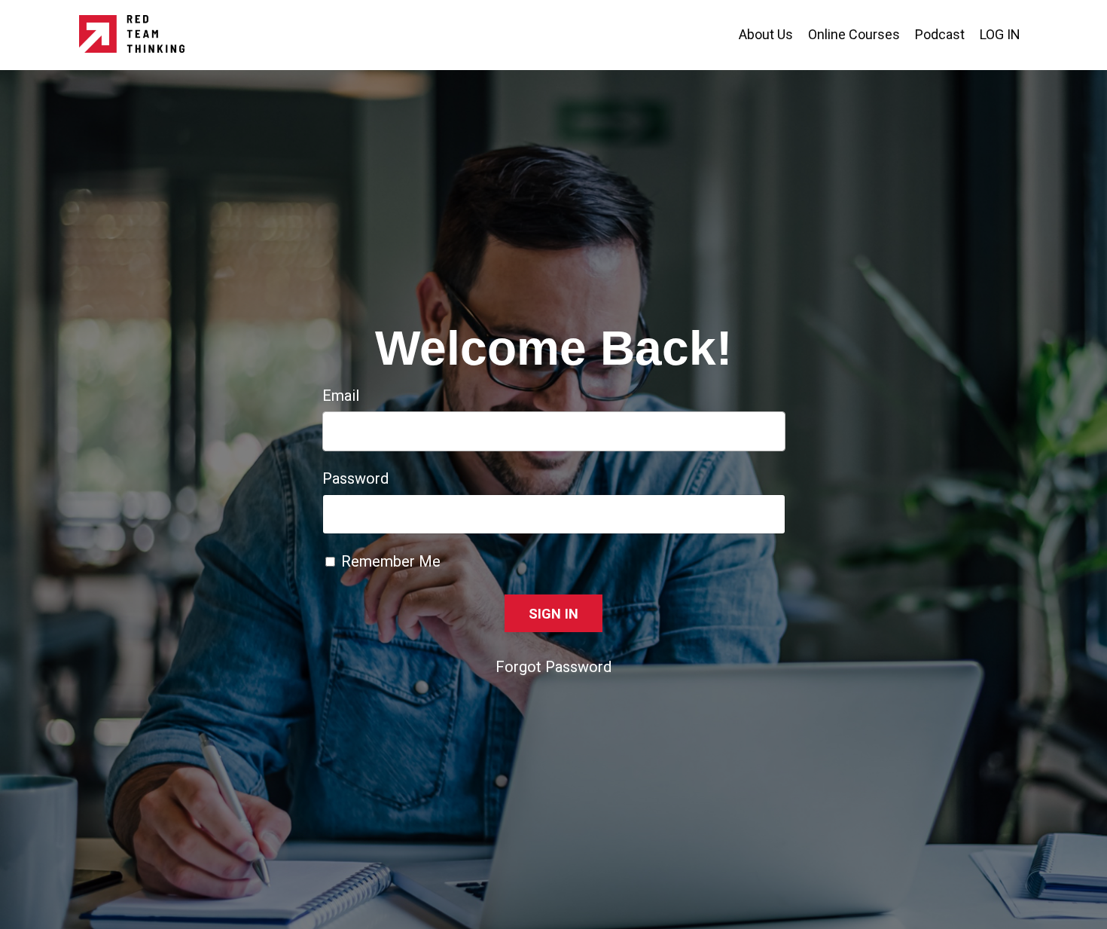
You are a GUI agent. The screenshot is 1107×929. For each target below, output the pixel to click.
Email (340, 396)
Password (355, 478)
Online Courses (854, 34)
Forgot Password (553, 667)
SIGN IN (554, 614)
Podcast (940, 34)
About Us (766, 34)
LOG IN (1000, 34)
